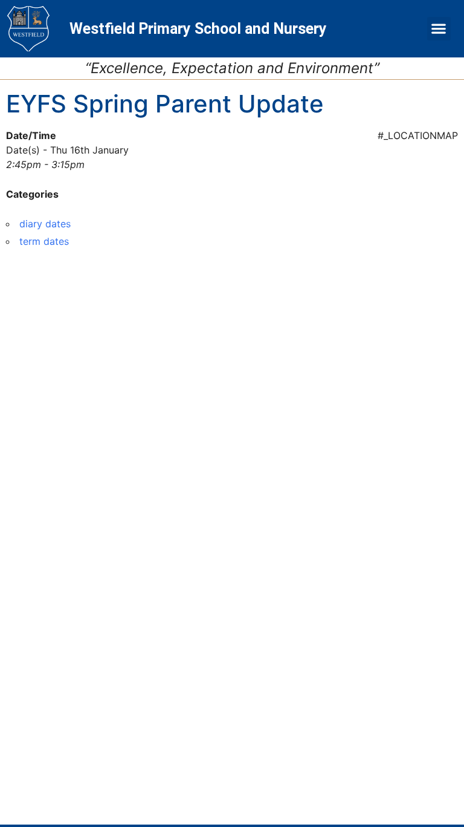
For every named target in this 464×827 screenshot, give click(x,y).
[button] (439, 29)
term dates (44, 241)
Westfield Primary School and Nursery (198, 28)
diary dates (45, 224)
